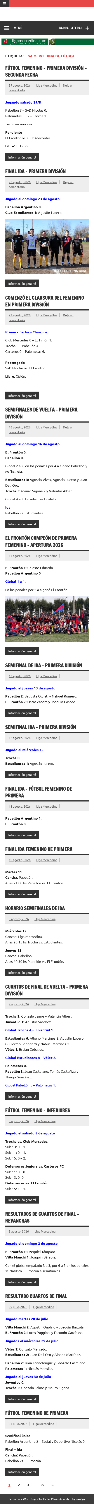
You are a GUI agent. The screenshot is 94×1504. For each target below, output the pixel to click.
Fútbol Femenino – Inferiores (37, 1110)
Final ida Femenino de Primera (38, 849)
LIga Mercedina (46, 85)
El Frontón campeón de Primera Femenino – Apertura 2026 (41, 541)
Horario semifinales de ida (35, 908)
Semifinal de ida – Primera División (43, 665)
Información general (22, 157)
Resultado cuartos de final (36, 1296)
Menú (18, 28)
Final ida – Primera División (35, 171)
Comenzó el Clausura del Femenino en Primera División (44, 301)
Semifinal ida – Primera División (40, 727)
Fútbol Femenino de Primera (36, 1413)
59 (42, 1484)
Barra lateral (70, 28)
